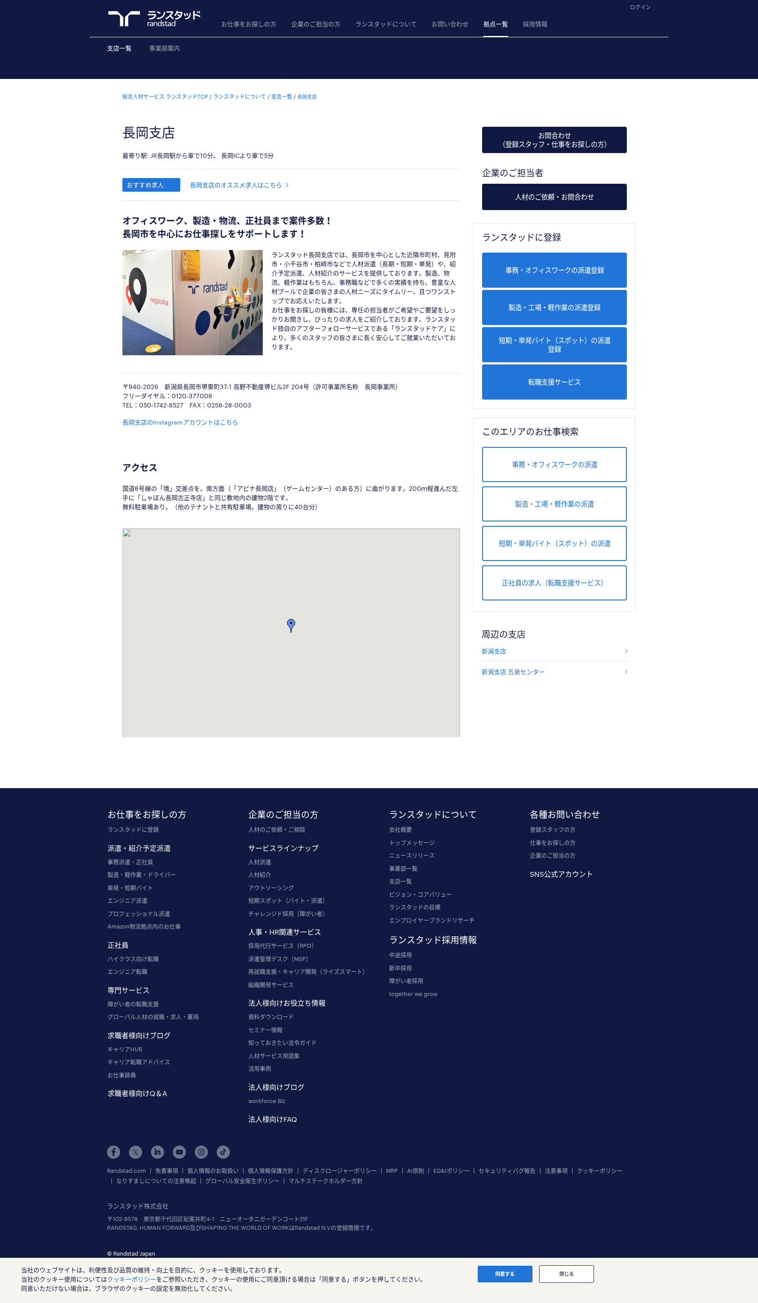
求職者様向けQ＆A (137, 1093)
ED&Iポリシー (451, 1171)
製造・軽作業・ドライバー (141, 874)
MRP (392, 1171)
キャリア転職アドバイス (138, 1061)
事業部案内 (164, 48)
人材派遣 (259, 861)
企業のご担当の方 (315, 24)
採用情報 (535, 24)
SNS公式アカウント (561, 874)
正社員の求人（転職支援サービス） (554, 583)
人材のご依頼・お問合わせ (554, 197)
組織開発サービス (271, 984)
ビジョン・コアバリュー (420, 894)
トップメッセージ (412, 842)
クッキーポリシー (599, 1171)
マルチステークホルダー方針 (326, 1181)
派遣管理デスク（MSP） (279, 958)
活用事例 (259, 1068)
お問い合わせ (450, 24)
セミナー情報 (265, 1029)
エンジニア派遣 (127, 900)
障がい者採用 (406, 980)
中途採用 (400, 954)
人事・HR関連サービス (284, 932)
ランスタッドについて (386, 24)
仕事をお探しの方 (553, 842)
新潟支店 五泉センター (513, 671)
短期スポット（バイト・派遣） (288, 900)
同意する (505, 1274)
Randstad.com (126, 1171)
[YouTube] (179, 1152)
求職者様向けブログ (139, 1035)
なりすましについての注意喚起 (156, 1181)
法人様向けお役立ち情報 (286, 1003)
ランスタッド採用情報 (433, 940)
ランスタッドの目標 (414, 906)
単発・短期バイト (130, 887)
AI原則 (415, 1171)
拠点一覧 (495, 24)
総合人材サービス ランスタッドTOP (165, 96)
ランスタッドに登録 (133, 829)
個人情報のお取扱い (213, 1171)
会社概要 (400, 829)
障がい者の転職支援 (133, 1003)
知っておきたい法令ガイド (282, 1042)
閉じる (566, 1274)
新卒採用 (400, 967)
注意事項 (556, 1171)
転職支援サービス (554, 382)
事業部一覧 (403, 868)
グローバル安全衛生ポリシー (242, 1181)
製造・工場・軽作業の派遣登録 (554, 307)
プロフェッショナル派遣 (138, 913)
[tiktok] (223, 1152)
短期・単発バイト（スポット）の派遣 (555, 543)
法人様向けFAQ (272, 1119)
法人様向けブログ (276, 1087)
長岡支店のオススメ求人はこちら (236, 185)
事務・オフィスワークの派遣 (554, 464)
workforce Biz (266, 1100)
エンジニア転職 (127, 971)
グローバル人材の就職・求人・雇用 (153, 1016)
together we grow (413, 993)
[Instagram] (201, 1152)
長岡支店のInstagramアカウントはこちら (180, 422)
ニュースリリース (412, 855)
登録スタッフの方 (553, 829)
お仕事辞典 (121, 1074)
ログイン (640, 7)
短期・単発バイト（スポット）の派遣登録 (555, 344)
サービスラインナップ (283, 848)
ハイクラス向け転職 (133, 958)
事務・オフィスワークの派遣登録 (554, 270)
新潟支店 (494, 651)
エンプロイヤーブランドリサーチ (432, 920)
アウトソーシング (271, 887)
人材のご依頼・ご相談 (276, 829)
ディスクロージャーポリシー (340, 1171)
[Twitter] (135, 1152)
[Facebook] (113, 1152)
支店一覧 (119, 48)
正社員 (118, 945)
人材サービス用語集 (274, 1055)
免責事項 (166, 1171)
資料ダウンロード (271, 1016)
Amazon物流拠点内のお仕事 (144, 926)
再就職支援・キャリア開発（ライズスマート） (308, 971)
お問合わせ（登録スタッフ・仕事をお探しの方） (555, 140)
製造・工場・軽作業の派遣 (554, 504)
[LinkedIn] (157, 1152)
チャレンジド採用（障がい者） (288, 913)
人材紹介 (259, 874)
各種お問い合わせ (565, 814)
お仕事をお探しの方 (248, 24)
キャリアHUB (124, 1049)
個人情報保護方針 (270, 1171)
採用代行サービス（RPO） (282, 945)
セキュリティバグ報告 (507, 1171)
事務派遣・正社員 (130, 861)
